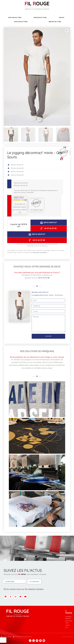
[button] (66, 30)
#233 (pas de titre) (20, 21)
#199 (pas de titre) (14, 17)
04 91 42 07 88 (44, 278)
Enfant (61, 17)
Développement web (67, 636)
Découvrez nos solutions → (40, 252)
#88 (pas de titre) (55, 21)
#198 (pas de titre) (40, 17)
